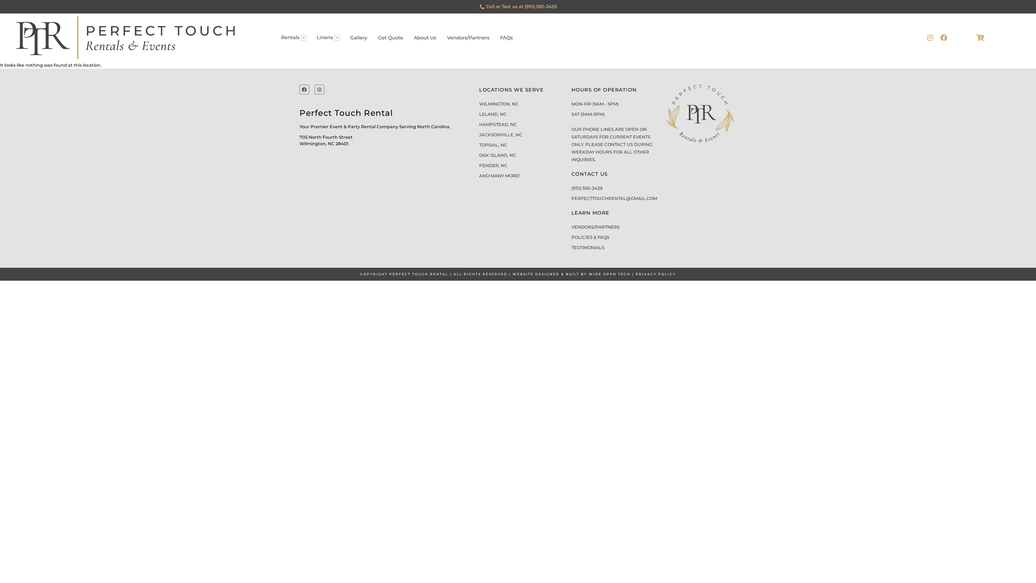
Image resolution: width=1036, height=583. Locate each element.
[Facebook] (943, 37)
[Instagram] (930, 37)
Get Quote (390, 38)
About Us (425, 38)
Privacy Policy (656, 274)
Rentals (290, 37)
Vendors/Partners (468, 38)
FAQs (506, 38)
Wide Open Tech (610, 274)
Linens (325, 37)
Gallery (358, 38)
